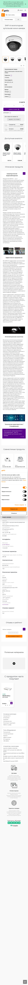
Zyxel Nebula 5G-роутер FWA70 (10, 761)
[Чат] (25, 982)
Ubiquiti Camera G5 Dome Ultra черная (6, 154)
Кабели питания (7, 738)
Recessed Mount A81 (19, 466)
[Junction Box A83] (7, 459)
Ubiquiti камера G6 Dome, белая (17, 153)
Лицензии (5, 720)
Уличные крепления (8, 734)
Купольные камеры (9, 19)
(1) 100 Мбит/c (6, 545)
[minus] (4, 105)
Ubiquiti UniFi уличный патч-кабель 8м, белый (12, 751)
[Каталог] (3, 15)
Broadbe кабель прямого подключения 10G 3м (13, 759)
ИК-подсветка (6, 739)
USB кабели (6, 741)
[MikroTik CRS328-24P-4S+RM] (7, 688)
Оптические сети (7, 722)
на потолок (5, 604)
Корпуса (5, 736)
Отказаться (14, 513)
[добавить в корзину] (12, 705)
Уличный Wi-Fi (6, 716)
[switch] (25, 492)
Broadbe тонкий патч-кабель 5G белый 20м (13, 757)
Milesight (7, 91)
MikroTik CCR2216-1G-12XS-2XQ (10, 749)
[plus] (23, 105)
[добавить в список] (24, 65)
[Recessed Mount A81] (20, 459)
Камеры (6, 96)
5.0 (3, 694)
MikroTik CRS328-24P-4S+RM (7, 696)
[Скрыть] (24, 173)
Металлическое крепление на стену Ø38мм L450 (13, 754)
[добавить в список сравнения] (21, 65)
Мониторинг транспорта (9, 723)
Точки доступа (6, 732)
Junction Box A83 (6, 466)
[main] (5, 10)
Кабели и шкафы (7, 725)
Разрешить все (14, 509)
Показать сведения (19, 504)
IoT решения (6, 718)
